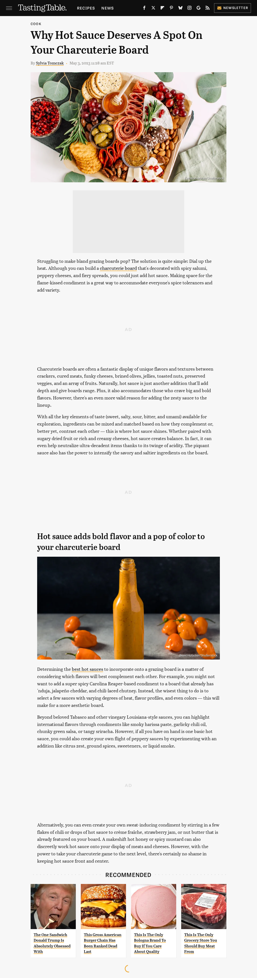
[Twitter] (153, 9)
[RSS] (207, 9)
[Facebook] (144, 9)
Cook (36, 23)
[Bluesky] (180, 9)
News (107, 8)
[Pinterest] (171, 9)
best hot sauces (87, 669)
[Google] (198, 9)
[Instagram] (189, 9)
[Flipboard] (162, 9)
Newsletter (235, 7)
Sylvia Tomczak (50, 63)
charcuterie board (118, 268)
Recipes (86, 8)
